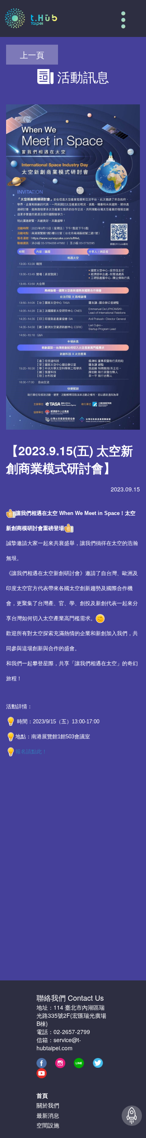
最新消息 (47, 1115)
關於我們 (47, 1105)
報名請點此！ (31, 752)
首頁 (42, 1095)
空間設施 (47, 1125)
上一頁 (32, 55)
